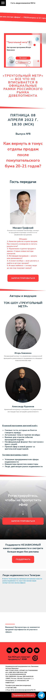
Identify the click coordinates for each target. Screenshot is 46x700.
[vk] (9, 650)
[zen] (30, 650)
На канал (23, 58)
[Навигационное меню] (3, 3)
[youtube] (16, 650)
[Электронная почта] (37, 650)
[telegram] (23, 650)
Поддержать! (23, 62)
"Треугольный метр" (17, 42)
